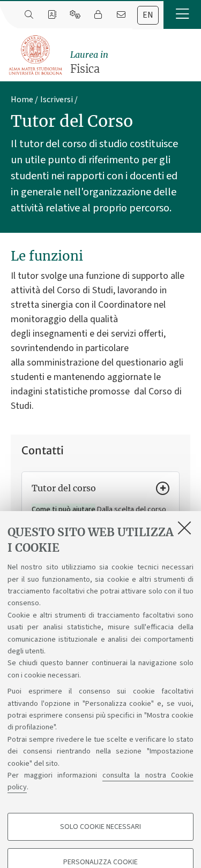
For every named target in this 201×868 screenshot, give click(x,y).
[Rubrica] (51, 15)
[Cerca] (28, 15)
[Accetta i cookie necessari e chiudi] (184, 527)
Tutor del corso (64, 488)
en (148, 15)
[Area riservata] (97, 15)
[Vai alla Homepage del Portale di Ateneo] (36, 55)
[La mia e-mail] (120, 15)
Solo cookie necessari (100, 826)
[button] (182, 14)
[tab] (148, 15)
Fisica (89, 62)
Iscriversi (56, 99)
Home (22, 99)
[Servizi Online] (74, 15)
